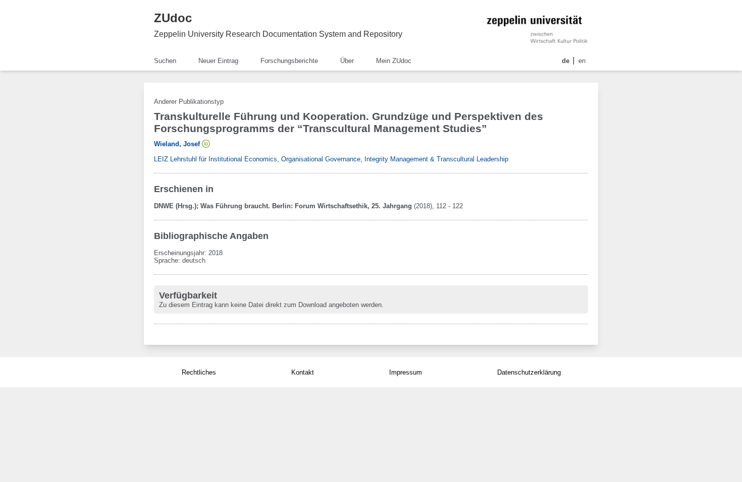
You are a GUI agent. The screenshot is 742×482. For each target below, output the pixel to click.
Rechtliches (199, 372)
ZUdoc (173, 18)
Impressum (405, 372)
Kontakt (302, 372)
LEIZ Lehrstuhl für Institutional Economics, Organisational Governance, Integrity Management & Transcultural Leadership (331, 159)
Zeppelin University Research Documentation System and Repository (278, 34)
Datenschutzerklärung (529, 372)
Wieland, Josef (177, 144)
